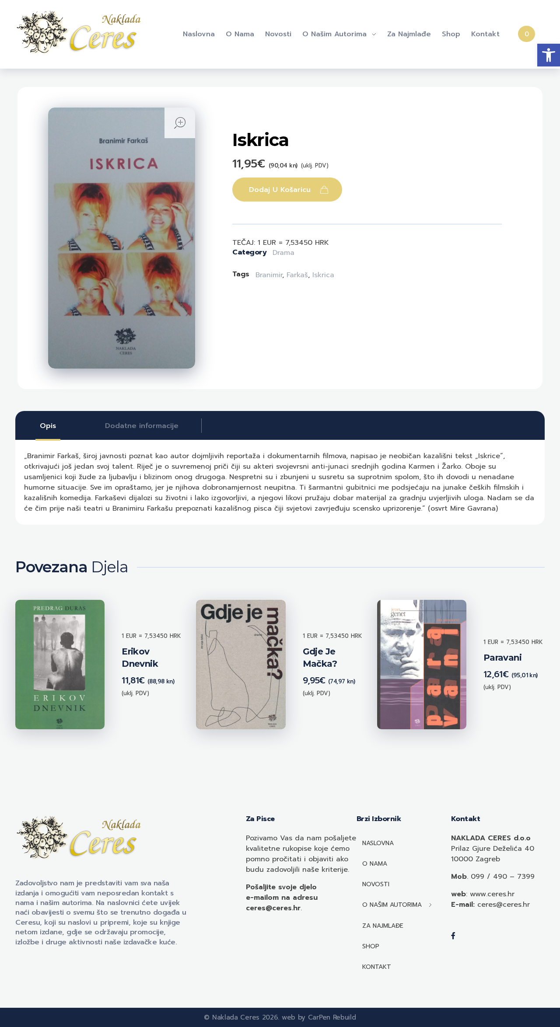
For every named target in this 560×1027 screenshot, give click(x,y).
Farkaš (297, 275)
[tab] (47, 426)
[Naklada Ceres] (81, 33)
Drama (283, 252)
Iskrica (323, 275)
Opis (48, 426)
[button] (548, 55)
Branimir (269, 275)
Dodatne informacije (141, 426)
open (179, 123)
